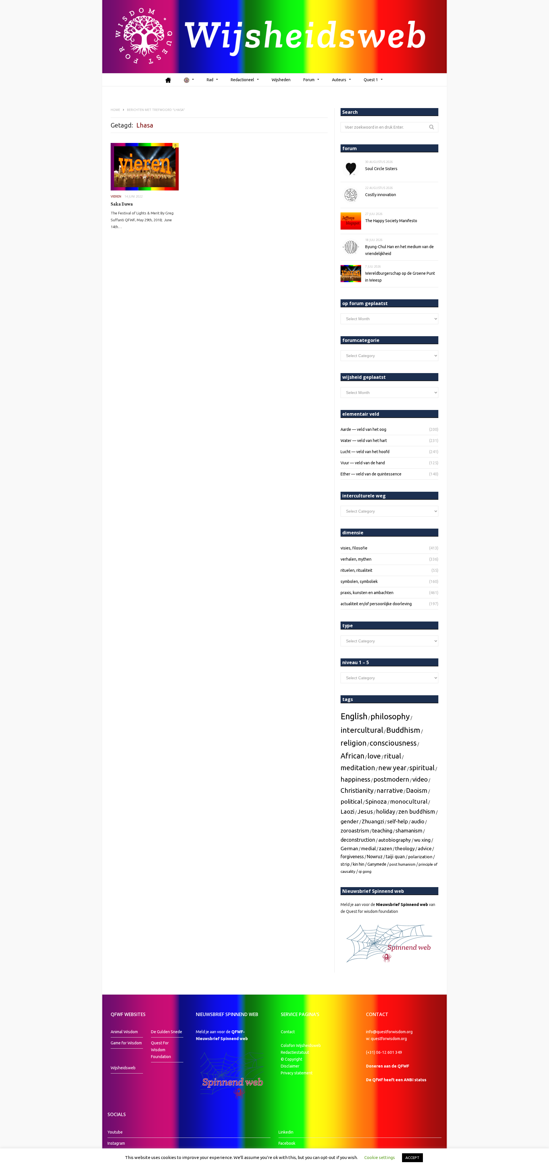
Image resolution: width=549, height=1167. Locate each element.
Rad (210, 79)
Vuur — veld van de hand (363, 463)
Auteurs (339, 79)
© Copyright (291, 1059)
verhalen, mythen (356, 559)
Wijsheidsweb (123, 1068)
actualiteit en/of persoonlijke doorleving (376, 604)
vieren (116, 196)
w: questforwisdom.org (386, 1038)
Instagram (116, 1143)
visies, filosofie (354, 548)
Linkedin (286, 1132)
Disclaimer (290, 1066)
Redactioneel (242, 79)
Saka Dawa (122, 204)
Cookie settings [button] (379, 1157)
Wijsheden (281, 79)
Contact (288, 1031)
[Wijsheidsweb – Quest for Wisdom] (274, 36)
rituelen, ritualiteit (356, 570)
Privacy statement (297, 1073)
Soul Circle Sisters (381, 168)
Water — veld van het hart (364, 440)
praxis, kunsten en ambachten (367, 592)
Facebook (287, 1143)
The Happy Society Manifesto (391, 220)
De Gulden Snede (166, 1031)
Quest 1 (371, 79)
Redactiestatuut (295, 1052)
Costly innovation (380, 194)
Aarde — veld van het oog (363, 429)
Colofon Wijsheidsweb (301, 1045)
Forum (309, 79)
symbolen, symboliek (359, 581)
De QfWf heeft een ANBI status (396, 1080)
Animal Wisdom (124, 1031)
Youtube (115, 1132)
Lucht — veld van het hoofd (365, 451)
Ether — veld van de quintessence (371, 474)
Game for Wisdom (126, 1043)
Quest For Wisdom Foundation (161, 1050)
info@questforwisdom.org (389, 1031)
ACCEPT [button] (412, 1158)
